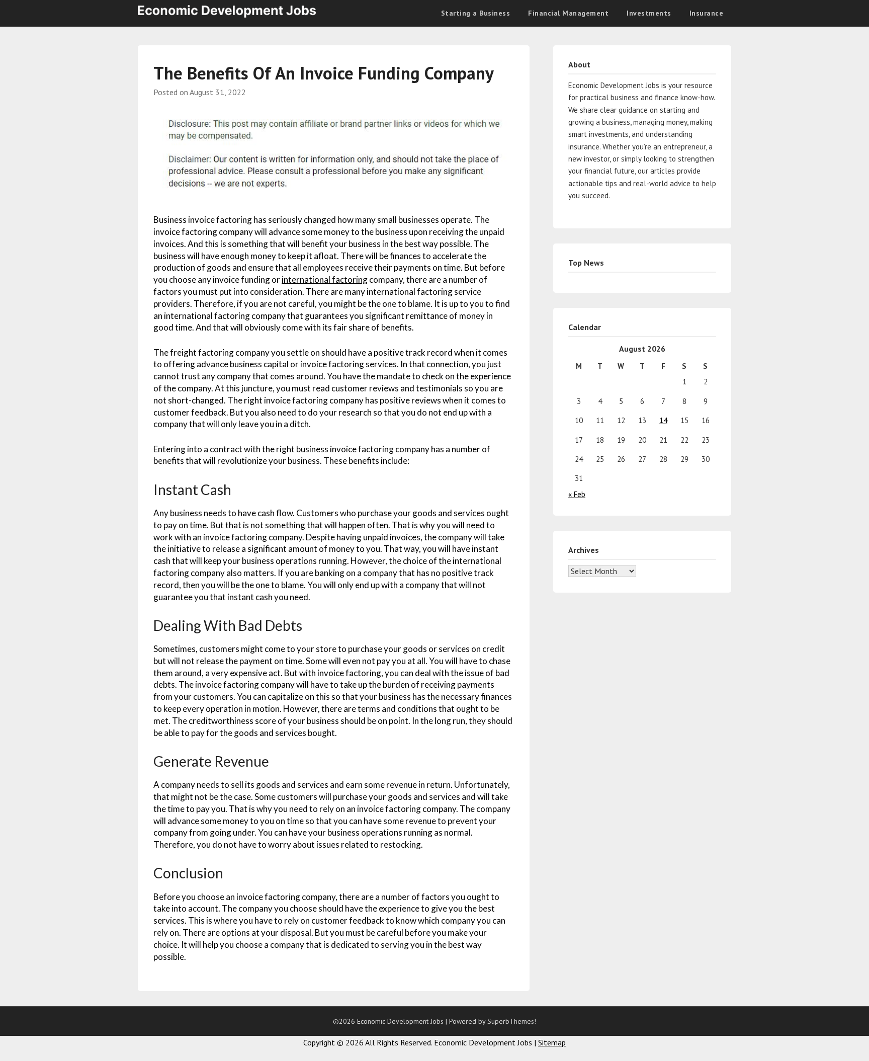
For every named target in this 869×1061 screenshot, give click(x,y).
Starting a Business (475, 13)
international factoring (325, 279)
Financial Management (568, 13)
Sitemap (552, 1042)
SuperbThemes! (511, 1021)
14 (663, 420)
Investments (649, 13)
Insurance (706, 13)
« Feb (576, 494)
